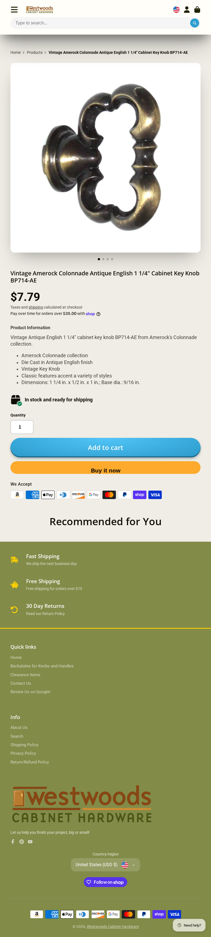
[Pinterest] (21, 841)
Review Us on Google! (30, 691)
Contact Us (20, 683)
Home (15, 52)
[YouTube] (30, 841)
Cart (197, 9)
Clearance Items (25, 674)
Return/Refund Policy (29, 762)
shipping (36, 307)
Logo (39, 9)
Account (187, 9)
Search (16, 736)
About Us (18, 727)
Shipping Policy (24, 744)
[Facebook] (12, 841)
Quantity (18, 415)
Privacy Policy (23, 753)
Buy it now (105, 470)
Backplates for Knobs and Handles (42, 666)
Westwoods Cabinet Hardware (113, 926)
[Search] (194, 23)
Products (35, 52)
